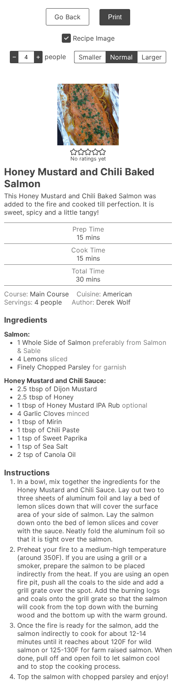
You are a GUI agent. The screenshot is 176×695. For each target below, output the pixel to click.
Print (115, 17)
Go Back (67, 17)
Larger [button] (152, 57)
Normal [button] (121, 57)
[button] (73, 151)
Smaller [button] (90, 57)
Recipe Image (94, 38)
